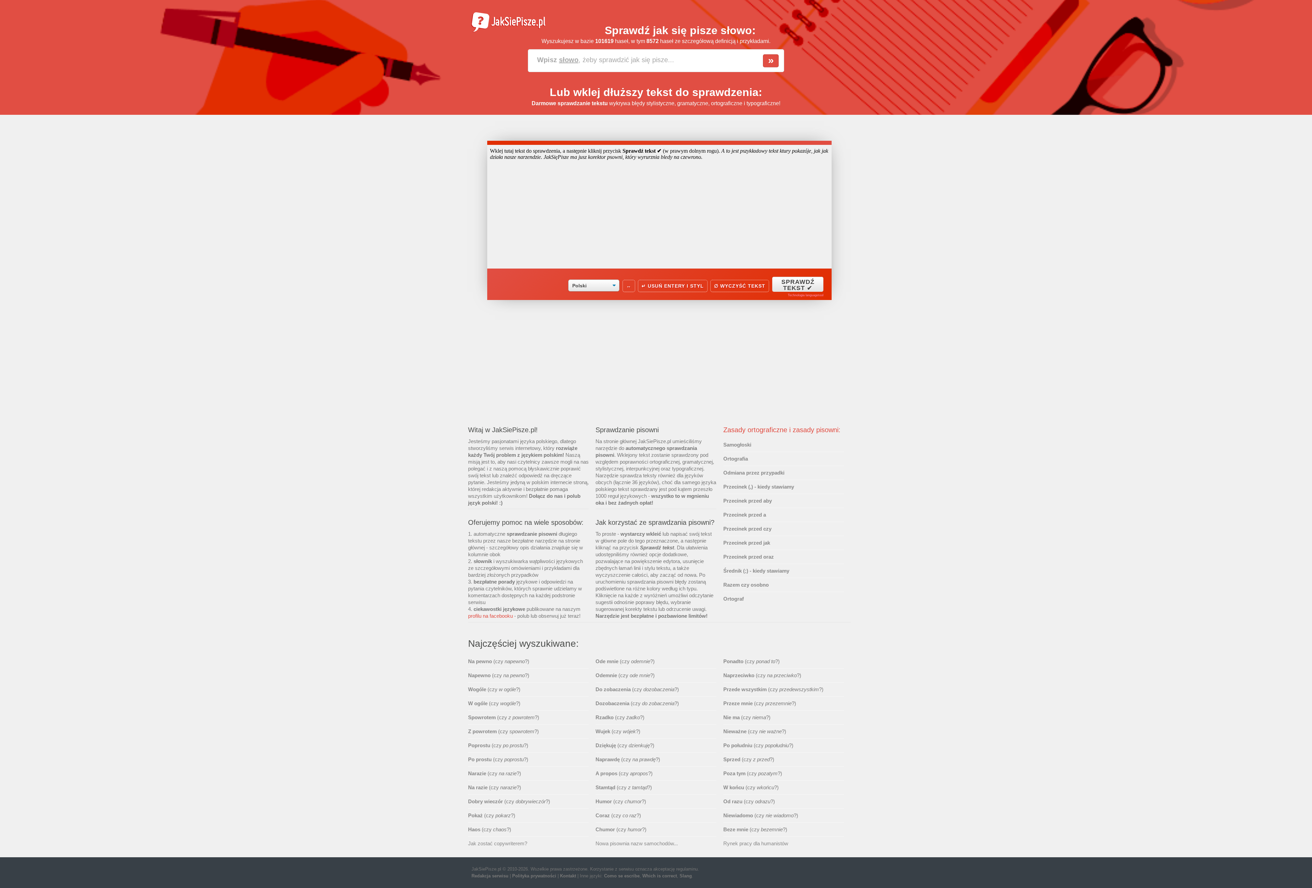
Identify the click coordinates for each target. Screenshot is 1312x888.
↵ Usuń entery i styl (673, 286)
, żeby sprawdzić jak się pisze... (605, 59)
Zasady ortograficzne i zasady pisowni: (781, 430)
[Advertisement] (659, 367)
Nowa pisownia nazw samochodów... (637, 843)
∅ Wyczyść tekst (739, 286)
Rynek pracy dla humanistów (755, 843)
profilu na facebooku (490, 616)
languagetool (814, 295)
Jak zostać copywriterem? (497, 843)
